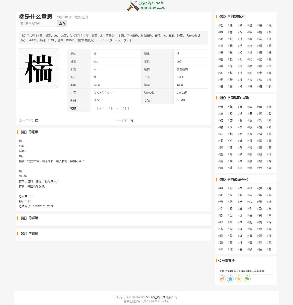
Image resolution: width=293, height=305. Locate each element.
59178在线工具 (155, 297)
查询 (62, 23)
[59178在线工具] (146, 3)
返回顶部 (163, 301)
